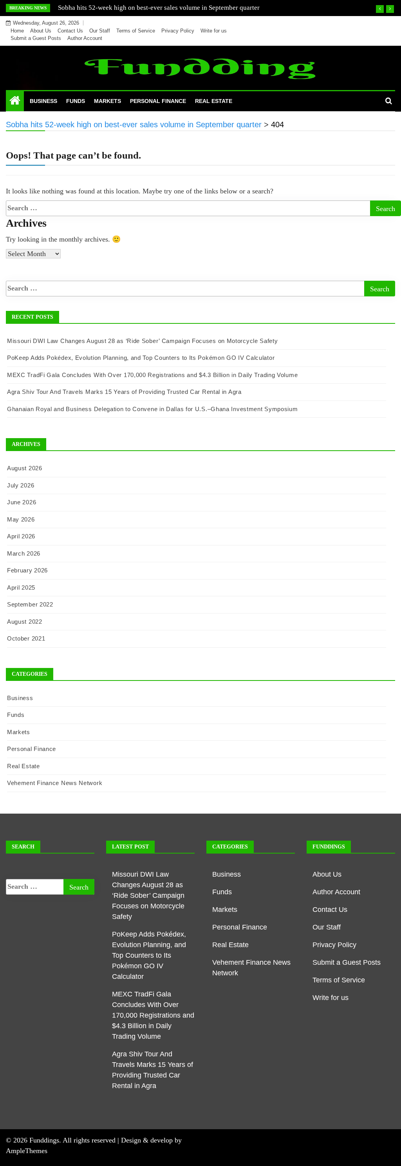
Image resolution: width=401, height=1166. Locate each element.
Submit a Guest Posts (36, 38)
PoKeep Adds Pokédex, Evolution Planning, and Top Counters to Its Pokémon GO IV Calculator (141, 357)
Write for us (213, 31)
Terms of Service (135, 31)
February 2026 (27, 570)
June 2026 (21, 502)
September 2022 (30, 604)
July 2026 (20, 485)
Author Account (84, 38)
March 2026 (23, 553)
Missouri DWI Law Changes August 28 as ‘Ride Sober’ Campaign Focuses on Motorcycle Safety (142, 341)
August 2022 (24, 621)
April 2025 (21, 587)
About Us (40, 31)
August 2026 (24, 468)
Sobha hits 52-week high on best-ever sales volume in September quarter (159, 7)
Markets (107, 101)
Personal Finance (158, 101)
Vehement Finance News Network (54, 783)
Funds (75, 101)
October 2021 (26, 638)
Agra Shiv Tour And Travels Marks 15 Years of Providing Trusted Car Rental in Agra (124, 391)
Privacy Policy (177, 31)
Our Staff (99, 31)
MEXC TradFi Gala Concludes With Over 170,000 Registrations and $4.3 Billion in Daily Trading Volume (152, 375)
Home (17, 31)
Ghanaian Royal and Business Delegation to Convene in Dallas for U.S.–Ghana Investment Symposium (152, 409)
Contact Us (70, 31)
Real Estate (213, 101)
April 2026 (21, 536)
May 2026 (21, 519)
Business (43, 101)
